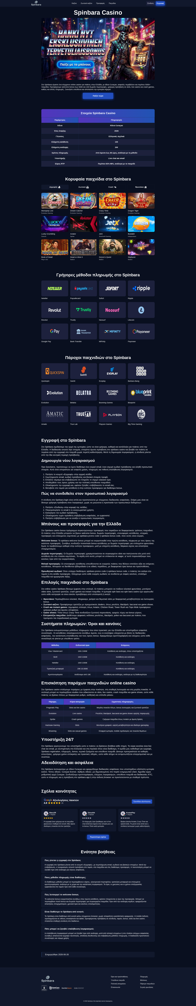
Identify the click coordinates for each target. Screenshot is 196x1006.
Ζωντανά (82, 187)
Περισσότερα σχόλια (98, 837)
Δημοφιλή (53, 187)
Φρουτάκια (139, 187)
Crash (110, 187)
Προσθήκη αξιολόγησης (142, 801)
